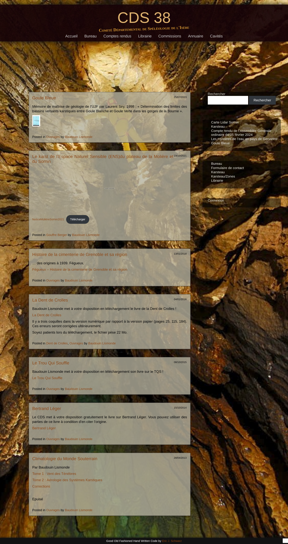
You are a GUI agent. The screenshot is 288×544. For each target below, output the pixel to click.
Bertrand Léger (46, 408)
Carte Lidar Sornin (225, 122)
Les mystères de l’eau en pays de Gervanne (244, 139)
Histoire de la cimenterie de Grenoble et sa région (79, 254)
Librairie (145, 36)
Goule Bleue (44, 98)
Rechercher (216, 94)
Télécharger (77, 219)
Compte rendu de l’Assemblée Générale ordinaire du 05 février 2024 (241, 133)
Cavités (216, 36)
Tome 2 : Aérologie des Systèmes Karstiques (67, 480)
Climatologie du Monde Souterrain (64, 458)
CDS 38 (144, 17)
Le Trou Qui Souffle (50, 363)
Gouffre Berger (56, 235)
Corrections (41, 486)
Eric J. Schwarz (172, 541)
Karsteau (218, 126)
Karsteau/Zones (223, 176)
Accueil (71, 36)
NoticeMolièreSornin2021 (48, 219)
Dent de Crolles (57, 343)
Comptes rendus (117, 36)
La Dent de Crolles (50, 300)
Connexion (216, 200)
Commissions (169, 36)
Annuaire (195, 36)
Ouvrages (53, 137)
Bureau (90, 36)
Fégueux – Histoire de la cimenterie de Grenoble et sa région (79, 269)
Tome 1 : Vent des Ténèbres (54, 474)
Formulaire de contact (227, 168)
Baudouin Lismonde (78, 137)
